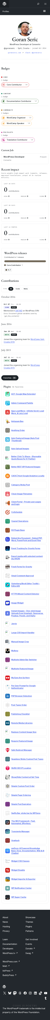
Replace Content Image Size (23, 732)
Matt (6, 966)
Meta (26, 289)
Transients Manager (20, 831)
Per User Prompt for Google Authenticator (23, 687)
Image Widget (17, 603)
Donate (30, 948)
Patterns (30, 931)
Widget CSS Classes (20, 861)
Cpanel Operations (19, 521)
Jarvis (14, 623)
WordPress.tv (10, 953)
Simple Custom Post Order (23, 786)
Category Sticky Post (20, 485)
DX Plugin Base (18, 530)
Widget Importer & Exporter (23, 879)
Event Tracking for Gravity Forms (25, 548)
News (5, 922)
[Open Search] (38, 4)
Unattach (15, 840)
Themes (29, 922)
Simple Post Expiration (21, 804)
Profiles (6, 11)
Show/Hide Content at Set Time (25, 777)
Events (29, 944)
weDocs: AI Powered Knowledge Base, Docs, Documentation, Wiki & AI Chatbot (27, 850)
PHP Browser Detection (21, 696)
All (11, 289)
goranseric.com (15, 53)
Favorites (9, 378)
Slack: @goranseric (33, 53)
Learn (5, 939)
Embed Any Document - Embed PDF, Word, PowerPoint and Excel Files (26, 539)
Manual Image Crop (20, 642)
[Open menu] (46, 4)
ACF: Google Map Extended (23, 394)
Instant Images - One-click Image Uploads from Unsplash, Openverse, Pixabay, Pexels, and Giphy (27, 613)
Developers (8, 948)
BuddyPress (10, 975)
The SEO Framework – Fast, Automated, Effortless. (23, 822)
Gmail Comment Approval (22, 576)
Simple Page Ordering (21, 795)
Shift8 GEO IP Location (21, 768)
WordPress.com (11, 961)
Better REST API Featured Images (25, 467)
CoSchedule (16, 512)
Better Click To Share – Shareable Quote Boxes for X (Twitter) (26, 457)
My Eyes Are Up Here (20, 678)
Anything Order (18, 430)
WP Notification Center (21, 888)
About (5, 917)
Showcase (30, 917)
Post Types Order (19, 705)
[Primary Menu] (44, 11)
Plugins (29, 926)
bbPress (8, 970)
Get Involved (32, 939)
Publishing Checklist (20, 714)
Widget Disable (18, 870)
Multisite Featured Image (22, 669)
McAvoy (14, 651)
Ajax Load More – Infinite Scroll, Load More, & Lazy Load (27, 412)
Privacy (6, 931)
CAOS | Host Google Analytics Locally (27, 476)
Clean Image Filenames (21, 494)
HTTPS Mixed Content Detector (25, 594)
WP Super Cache (18, 897)
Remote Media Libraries (22, 723)
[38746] (18, 311)
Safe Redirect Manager (21, 750)
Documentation (10, 944)
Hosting (6, 926)
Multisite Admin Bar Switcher (24, 660)
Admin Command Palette (22, 403)
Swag (29, 953)
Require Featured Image (22, 741)
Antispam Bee (17, 421)
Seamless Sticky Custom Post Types (27, 759)
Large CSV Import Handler (22, 632)
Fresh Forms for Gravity (21, 567)
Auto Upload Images (20, 448)
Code (18, 289)
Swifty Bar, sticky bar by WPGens (25, 813)
